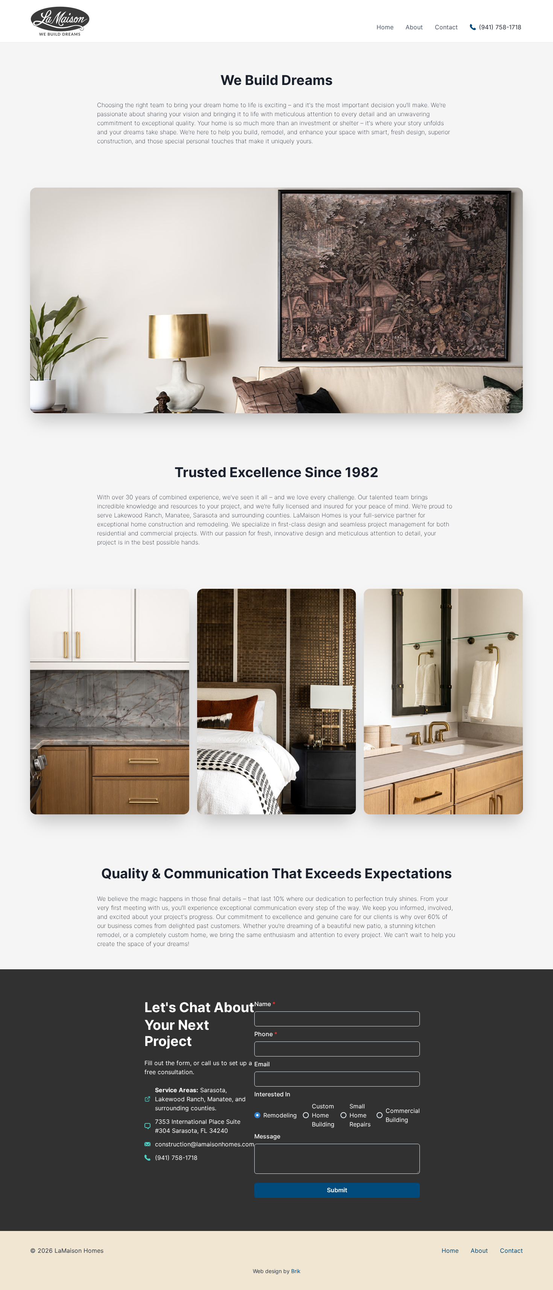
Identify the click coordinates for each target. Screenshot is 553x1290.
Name (264, 1004)
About (414, 27)
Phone (265, 1034)
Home (385, 27)
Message (267, 1136)
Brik (296, 1271)
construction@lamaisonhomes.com (204, 1144)
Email (262, 1064)
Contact (446, 27)
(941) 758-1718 (176, 1157)
